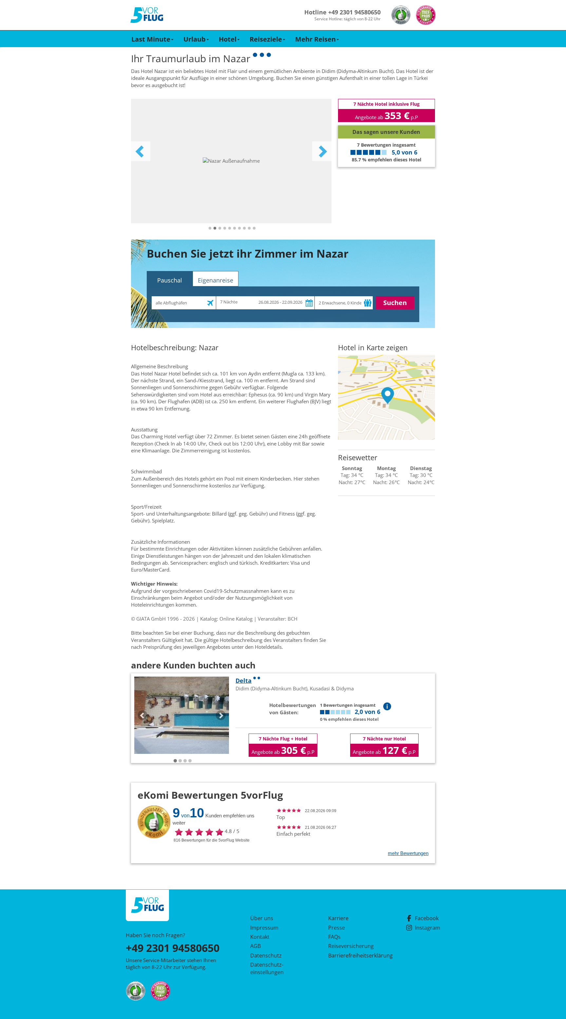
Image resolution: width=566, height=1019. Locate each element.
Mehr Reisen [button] (315, 39)
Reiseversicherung (351, 946)
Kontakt (260, 936)
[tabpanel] (231, 161)
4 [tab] (224, 228)
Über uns (261, 918)
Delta (244, 680)
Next (322, 151)
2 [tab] (215, 228)
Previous (140, 151)
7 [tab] (239, 228)
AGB (255, 946)
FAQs (334, 936)
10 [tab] (254, 228)
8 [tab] (244, 228)
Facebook (427, 918)
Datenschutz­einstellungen (267, 968)
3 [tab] (220, 228)
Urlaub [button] (194, 39)
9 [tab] (249, 228)
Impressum (264, 927)
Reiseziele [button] (266, 39)
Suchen (395, 302)
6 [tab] (234, 228)
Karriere (338, 918)
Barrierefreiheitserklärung (352, 955)
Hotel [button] (227, 39)
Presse (336, 927)
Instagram (427, 927)
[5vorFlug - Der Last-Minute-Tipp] (146, 15)
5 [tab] (229, 228)
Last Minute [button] (150, 39)
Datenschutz (266, 955)
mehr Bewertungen (408, 853)
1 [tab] (210, 228)
